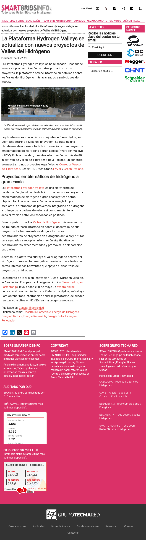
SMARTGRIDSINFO (26, 10)
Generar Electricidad (22, 26)
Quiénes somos (17, 526)
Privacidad (111, 526)
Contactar (73, 532)
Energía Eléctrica (11, 316)
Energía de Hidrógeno (65, 312)
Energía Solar (56, 316)
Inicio (4, 26)
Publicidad (39, 526)
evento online (66, 287)
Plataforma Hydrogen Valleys (25, 188)
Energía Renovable (34, 316)
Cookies (128, 526)
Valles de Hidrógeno (46, 222)
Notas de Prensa (60, 526)
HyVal (57, 169)
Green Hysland (73, 169)
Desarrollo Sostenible (37, 312)
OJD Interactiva (12, 396)
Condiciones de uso (88, 526)
